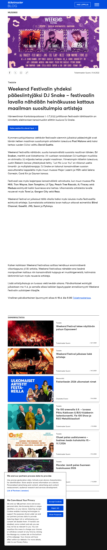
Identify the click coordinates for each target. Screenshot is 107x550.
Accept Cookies (55, 501)
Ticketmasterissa (82, 297)
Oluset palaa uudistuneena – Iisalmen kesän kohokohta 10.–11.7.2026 (73, 440)
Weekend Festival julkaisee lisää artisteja (74, 355)
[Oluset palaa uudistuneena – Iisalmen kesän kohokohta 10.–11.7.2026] (31, 444)
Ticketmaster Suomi (82, 72)
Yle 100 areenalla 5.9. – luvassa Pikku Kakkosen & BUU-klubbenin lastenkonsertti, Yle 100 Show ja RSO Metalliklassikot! (74, 414)
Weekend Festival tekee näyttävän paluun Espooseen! (75, 328)
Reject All (55, 508)
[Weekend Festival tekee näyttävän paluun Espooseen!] (31, 333)
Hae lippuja (82, 4)
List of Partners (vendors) (18, 490)
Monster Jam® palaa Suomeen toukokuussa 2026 (73, 466)
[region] (35, 509)
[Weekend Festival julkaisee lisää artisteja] (31, 361)
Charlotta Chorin (62, 399)
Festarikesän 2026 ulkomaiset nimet (76, 381)
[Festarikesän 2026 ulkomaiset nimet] (31, 389)
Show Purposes (55, 514)
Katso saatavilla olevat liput (22, 128)
